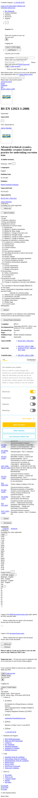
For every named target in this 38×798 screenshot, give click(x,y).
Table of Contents (8, 213)
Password (20, 62)
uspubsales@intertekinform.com (15, 718)
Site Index (8, 782)
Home (3, 83)
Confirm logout (15, 47)
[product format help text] (13, 571)
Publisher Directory (11, 750)
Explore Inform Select (26, 74)
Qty (2, 584)
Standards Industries (11, 746)
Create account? (15, 66)
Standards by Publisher (12, 748)
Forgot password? (24, 64)
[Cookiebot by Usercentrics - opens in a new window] (27, 360)
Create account (10, 673)
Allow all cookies (19, 425)
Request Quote (6, 675)
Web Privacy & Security (12, 766)
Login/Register (11, 50)
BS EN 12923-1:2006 (8, 89)
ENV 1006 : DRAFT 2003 (5, 467)
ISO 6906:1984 (4, 484)
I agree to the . (13, 633)
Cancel (8, 47)
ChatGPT (5, 528)
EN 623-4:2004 (4, 457)
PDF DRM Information (12, 739)
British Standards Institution (10, 184)
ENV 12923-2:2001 (5, 512)
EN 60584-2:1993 (4, 451)
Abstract (6, 310)
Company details (10, 779)
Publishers (4, 85)
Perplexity (14, 528)
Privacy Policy (9, 764)
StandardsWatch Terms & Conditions (17, 761)
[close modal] (6, 39)
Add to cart (7, 208)
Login (7, 66)
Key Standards (9, 744)
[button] (4, 534)
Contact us (8, 743)
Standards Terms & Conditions (15, 757)
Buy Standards (9, 11)
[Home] (8, 8)
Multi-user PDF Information (14, 741)
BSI (2, 87)
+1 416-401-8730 (19, 2)
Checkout (7, 647)
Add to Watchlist (6, 128)
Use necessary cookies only (19, 436)
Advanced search (6, 82)
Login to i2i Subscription (9, 6)
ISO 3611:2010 (4, 504)
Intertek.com (21, 6)
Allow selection (19, 430)
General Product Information (11, 320)
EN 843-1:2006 (4, 446)
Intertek (7, 780)
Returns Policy (9, 762)
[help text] (2, 121)
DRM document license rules (19, 614)
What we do (9, 777)
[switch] (33, 397)
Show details (27, 418)
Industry (5, 518)
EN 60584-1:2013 (4, 497)
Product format (6, 572)
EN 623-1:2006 (4, 477)
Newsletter (8, 775)
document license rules (17, 633)
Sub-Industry (7, 523)
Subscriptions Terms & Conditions (16, 759)
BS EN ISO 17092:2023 (9, 198)
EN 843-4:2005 (4, 491)
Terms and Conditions (12, 768)
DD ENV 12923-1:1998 (26, 346)
